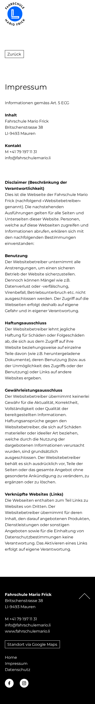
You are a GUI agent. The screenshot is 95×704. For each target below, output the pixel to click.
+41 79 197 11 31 (23, 619)
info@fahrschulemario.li (28, 158)
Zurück (14, 54)
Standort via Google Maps (32, 644)
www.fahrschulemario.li (27, 631)
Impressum (16, 663)
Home (11, 657)
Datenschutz (17, 669)
